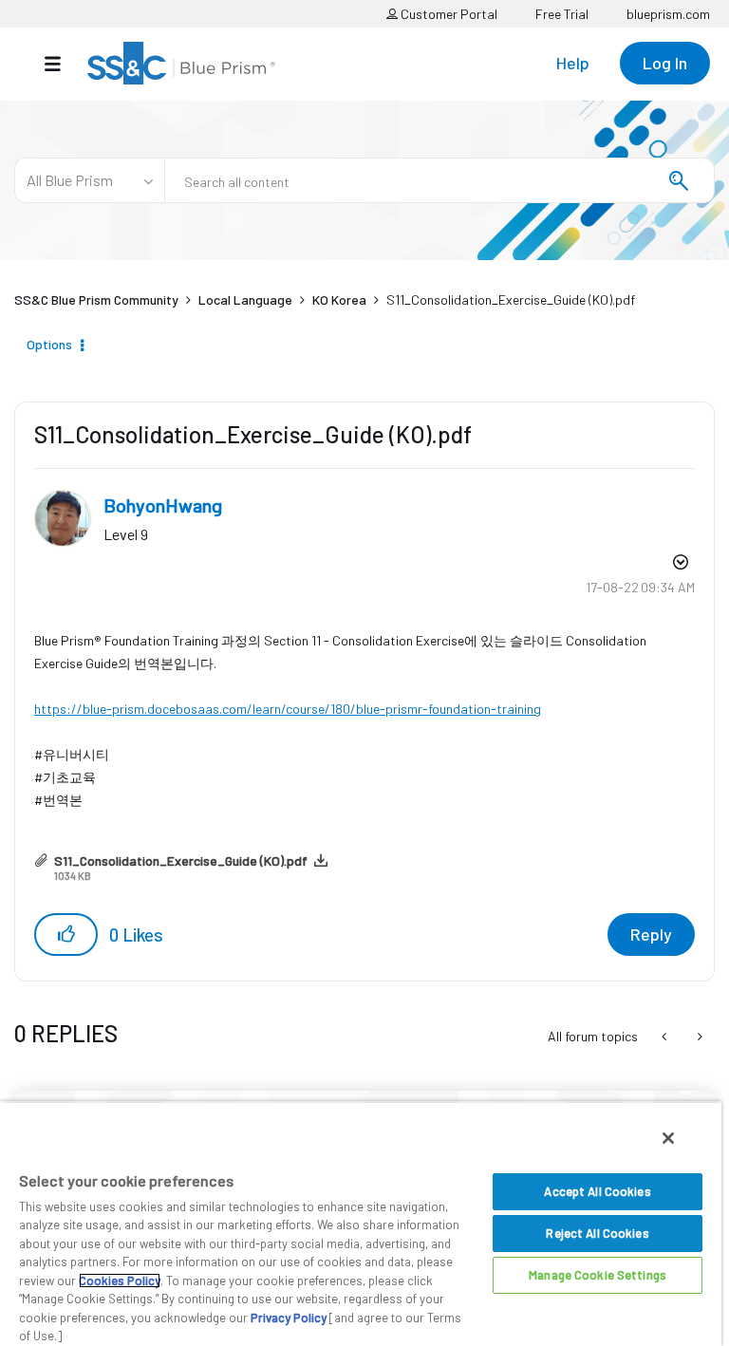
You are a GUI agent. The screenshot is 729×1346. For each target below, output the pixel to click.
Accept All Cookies (597, 1191)
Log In (665, 62)
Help (572, 62)
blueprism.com (668, 14)
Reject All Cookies (597, 1233)
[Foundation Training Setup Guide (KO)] (698, 1037)
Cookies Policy (119, 1280)
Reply (651, 934)
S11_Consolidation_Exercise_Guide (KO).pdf (181, 860)
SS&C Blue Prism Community (96, 299)
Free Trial (562, 14)
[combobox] (439, 180)
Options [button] (49, 344)
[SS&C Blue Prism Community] (181, 63)
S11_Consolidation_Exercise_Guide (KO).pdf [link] (510, 299)
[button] (66, 934)
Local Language (245, 299)
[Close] (668, 1138)
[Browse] (62, 63)
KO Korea (339, 299)
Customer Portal (447, 14)
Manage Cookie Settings (597, 1274)
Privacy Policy (289, 1317)
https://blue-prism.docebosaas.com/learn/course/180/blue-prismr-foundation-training (287, 709)
